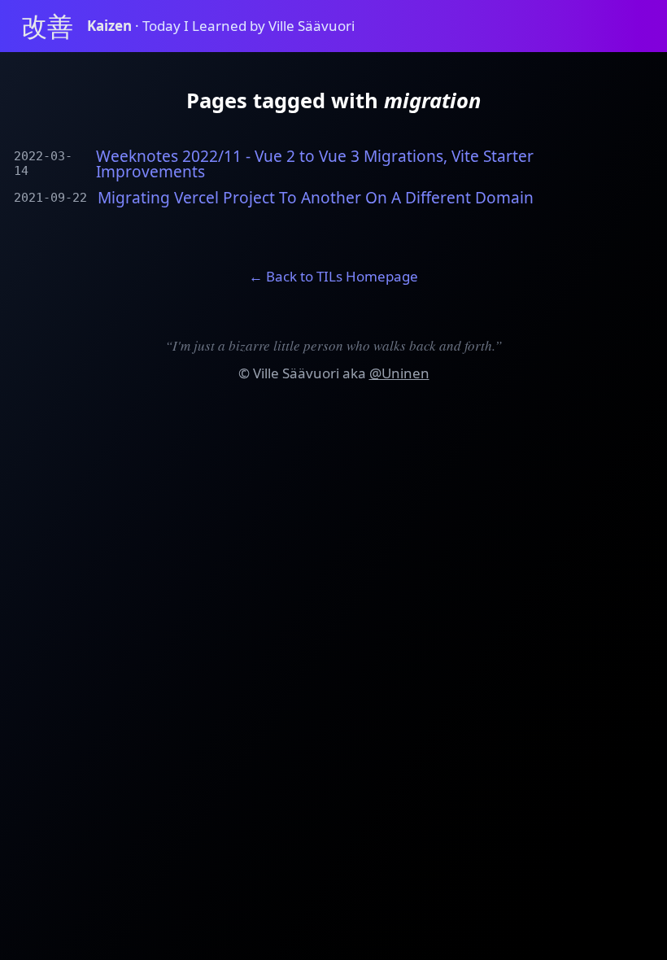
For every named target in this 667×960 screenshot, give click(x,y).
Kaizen (111, 25)
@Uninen (399, 373)
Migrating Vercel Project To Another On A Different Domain (316, 198)
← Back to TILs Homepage (333, 276)
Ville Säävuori (296, 373)
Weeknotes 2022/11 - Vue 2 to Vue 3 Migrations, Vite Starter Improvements (315, 164)
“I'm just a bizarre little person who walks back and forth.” (333, 345)
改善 (47, 25)
